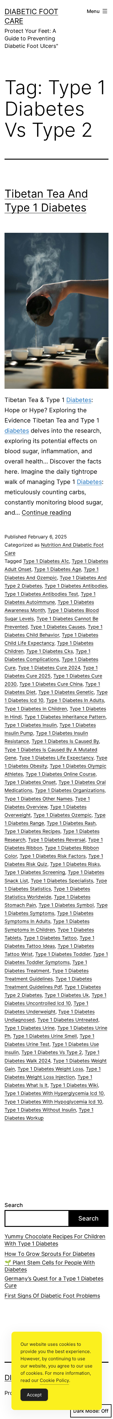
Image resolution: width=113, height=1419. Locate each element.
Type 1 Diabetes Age (57, 569)
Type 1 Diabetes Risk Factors (53, 856)
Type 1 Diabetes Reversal (56, 840)
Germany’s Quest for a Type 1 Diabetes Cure (54, 1282)
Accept (34, 1395)
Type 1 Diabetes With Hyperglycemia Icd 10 (54, 1093)
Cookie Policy (54, 1380)
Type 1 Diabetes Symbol (66, 905)
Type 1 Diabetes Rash (71, 823)
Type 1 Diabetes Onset (30, 782)
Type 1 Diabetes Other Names (38, 799)
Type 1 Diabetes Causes (57, 627)
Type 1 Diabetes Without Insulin (40, 1110)
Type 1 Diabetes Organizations (70, 790)
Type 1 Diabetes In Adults (75, 700)
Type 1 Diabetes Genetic (66, 692)
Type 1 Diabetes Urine (30, 1028)
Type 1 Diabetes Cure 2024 (49, 668)
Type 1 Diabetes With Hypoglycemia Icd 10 (53, 1102)
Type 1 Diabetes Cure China (51, 684)
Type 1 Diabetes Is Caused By (65, 741)
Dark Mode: (86, 1411)
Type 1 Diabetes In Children (36, 709)
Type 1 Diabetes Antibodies (76, 586)
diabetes (17, 430)
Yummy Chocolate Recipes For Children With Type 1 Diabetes (55, 1239)
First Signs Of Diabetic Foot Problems (52, 1296)
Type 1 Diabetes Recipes (32, 831)
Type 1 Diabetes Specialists (62, 881)
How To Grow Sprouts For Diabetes (50, 1254)
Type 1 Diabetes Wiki (74, 1085)
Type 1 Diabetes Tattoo (50, 938)
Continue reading (46, 512)
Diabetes (78, 400)
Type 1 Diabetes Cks (49, 651)
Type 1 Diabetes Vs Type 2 (51, 1052)
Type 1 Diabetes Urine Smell (45, 1036)
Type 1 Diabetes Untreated (67, 1020)
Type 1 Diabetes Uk (67, 995)
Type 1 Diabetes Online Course (61, 774)
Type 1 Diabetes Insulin (31, 725)
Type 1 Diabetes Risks (75, 864)
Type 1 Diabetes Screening (35, 872)
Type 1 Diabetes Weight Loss (50, 1069)
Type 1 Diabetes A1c (46, 561)
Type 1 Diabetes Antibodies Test (41, 594)
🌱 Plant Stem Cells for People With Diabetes (50, 1266)
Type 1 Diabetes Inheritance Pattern (64, 717)
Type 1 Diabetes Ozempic (62, 815)
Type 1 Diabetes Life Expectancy (56, 758)
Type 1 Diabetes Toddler (62, 954)
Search (14, 1205)
